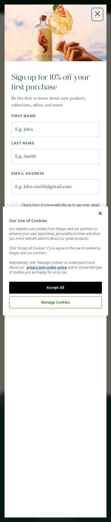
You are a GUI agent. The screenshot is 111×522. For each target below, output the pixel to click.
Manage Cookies (55, 302)
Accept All (55, 287)
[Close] (100, 213)
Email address (27, 174)
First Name (23, 116)
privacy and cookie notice (46, 267)
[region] (55, 261)
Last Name (23, 143)
